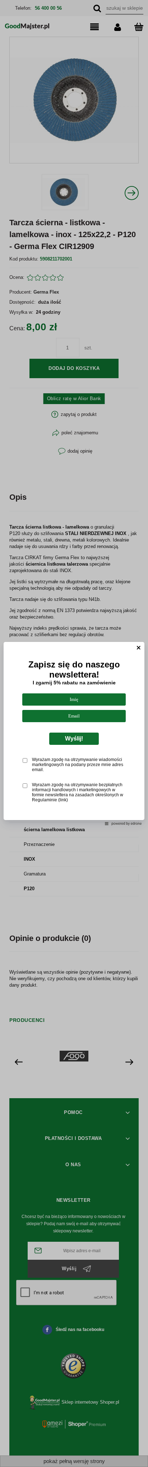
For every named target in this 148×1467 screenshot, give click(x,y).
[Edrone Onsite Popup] (74, 733)
